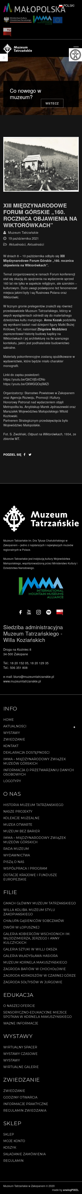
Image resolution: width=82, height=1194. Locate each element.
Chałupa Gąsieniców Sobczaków (33, 921)
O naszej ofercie (19, 1006)
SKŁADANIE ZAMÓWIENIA (24, 1154)
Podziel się (12, 454)
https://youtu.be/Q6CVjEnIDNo (24, 379)
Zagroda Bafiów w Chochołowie (34, 969)
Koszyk (9, 1148)
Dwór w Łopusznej (21, 927)
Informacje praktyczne (25, 1104)
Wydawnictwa (16, 855)
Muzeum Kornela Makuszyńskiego (35, 962)
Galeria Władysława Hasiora (30, 956)
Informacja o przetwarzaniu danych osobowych (38, 772)
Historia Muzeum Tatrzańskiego (33, 805)
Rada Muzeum (16, 849)
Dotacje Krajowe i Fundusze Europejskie (30, 877)
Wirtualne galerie (21, 1067)
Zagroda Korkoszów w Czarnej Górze (39, 976)
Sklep (8, 1134)
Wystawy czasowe (20, 1054)
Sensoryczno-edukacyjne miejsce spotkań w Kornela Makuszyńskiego (37, 1014)
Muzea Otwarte (17, 825)
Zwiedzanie (14, 739)
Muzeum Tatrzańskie (23, 232)
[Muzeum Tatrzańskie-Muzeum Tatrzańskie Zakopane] (17, 48)
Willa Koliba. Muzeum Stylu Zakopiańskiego (29, 912)
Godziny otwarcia (20, 1097)
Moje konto (14, 1141)
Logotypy (12, 781)
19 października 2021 (23, 238)
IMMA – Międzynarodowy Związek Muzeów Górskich (34, 761)
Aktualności (17, 244)
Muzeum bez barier (21, 831)
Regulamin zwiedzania (24, 1111)
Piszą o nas (13, 862)
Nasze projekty (17, 811)
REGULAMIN (13, 1161)
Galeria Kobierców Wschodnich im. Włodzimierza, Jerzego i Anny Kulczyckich (36, 938)
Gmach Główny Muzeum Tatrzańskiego (39, 903)
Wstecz (52, 103)
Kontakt (10, 746)
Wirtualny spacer (20, 1047)
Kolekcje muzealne (21, 818)
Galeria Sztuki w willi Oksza (30, 949)
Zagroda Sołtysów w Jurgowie (32, 982)
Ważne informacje (20, 1023)
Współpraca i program (25, 868)
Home (8, 720)
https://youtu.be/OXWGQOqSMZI (26, 384)
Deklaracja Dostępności (26, 753)
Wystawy (11, 733)
